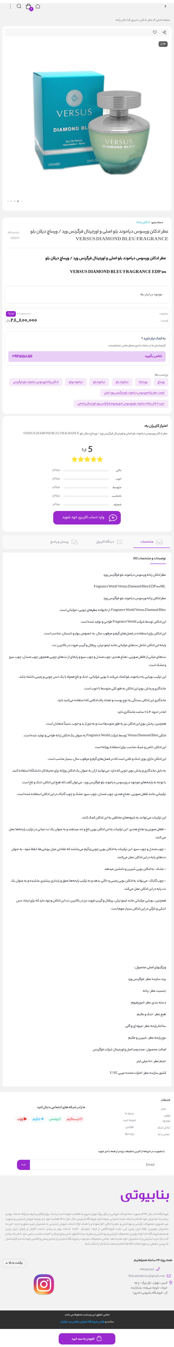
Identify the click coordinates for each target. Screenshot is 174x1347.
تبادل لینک (163, 1127)
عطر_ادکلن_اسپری (141, 20)
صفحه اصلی (163, 20)
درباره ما (129, 1113)
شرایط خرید (129, 1120)
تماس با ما (163, 1134)
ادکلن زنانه (122, 20)
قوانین (130, 1127)
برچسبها (129, 1134)
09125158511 (22, 356)
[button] (20, 201)
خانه (163, 1109)
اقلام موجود (166, 1118)
